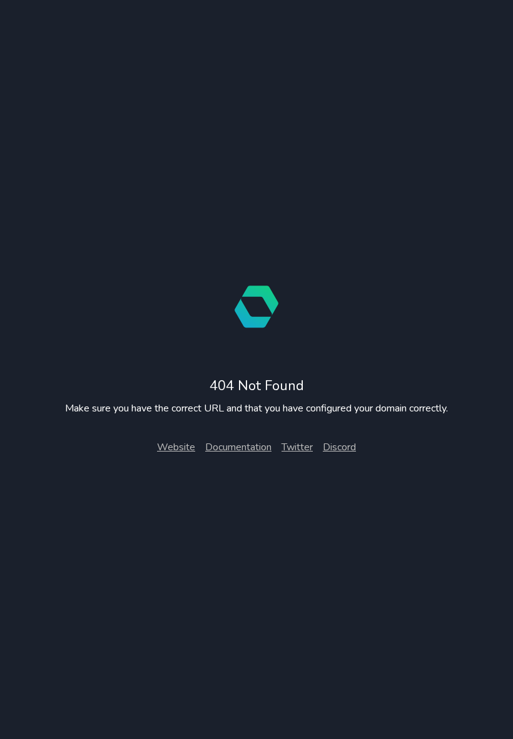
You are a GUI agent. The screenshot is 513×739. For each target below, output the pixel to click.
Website (176, 447)
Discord (339, 447)
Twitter (297, 447)
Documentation (238, 447)
